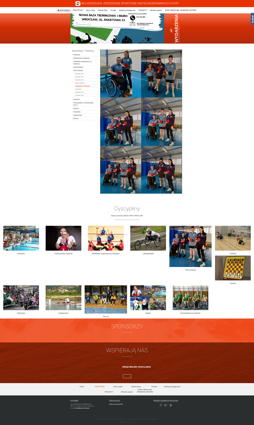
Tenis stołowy (78, 70)
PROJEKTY (143, 10)
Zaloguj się (122, 422)
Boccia (75, 118)
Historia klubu (103, 10)
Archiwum (78, 89)
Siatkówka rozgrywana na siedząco (82, 62)
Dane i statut (90, 10)
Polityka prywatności (133, 419)
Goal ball (76, 99)
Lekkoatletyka (78, 67)
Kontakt (113, 10)
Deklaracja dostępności (127, 10)
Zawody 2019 (79, 92)
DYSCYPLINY (78, 10)
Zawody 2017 (79, 77)
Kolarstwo (76, 112)
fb (252, 19)
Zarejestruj (131, 422)
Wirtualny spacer (156, 10)
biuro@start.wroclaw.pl (82, 408)
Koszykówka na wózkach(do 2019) (83, 104)
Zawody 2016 (79, 80)
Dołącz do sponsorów (116, 404)
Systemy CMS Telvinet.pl (149, 419)
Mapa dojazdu (79, 83)
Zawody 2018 (79, 74)
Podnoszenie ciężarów (81, 58)
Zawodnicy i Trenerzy (82, 86)
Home (82, 386)
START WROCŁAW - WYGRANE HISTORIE (180, 10)
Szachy (76, 108)
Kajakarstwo (77, 115)
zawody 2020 (79, 95)
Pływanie (76, 54)
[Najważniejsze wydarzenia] (175, 28)
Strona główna (64, 10)
